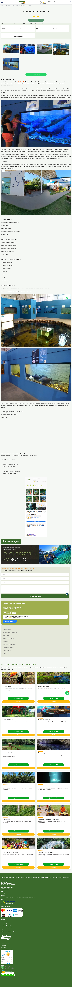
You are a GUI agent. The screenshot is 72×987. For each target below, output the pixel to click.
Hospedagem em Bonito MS (6, 927)
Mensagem (4, 586)
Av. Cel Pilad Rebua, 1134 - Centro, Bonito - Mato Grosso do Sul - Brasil (18, 897)
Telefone (4, 582)
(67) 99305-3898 (5, 888)
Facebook (4, 945)
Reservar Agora (11, 541)
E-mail (3, 578)
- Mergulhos (5, 641)
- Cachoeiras (6, 635)
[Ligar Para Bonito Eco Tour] (67, 298)
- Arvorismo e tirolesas (8, 647)
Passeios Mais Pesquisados (10, 632)
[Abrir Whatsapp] (67, 693)
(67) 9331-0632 (4, 884)
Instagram (4, 947)
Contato (2, 929)
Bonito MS (3, 921)
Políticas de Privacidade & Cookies (8, 931)
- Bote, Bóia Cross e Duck (9, 644)
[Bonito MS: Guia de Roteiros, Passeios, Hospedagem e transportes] (22, 2)
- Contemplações (7, 650)
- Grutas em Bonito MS (8, 638)
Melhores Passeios (7, 629)
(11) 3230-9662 (12, 884)
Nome (3, 574)
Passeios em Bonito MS (6, 925)
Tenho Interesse (35, 596)
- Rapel (4, 653)
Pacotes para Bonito (5, 923)
